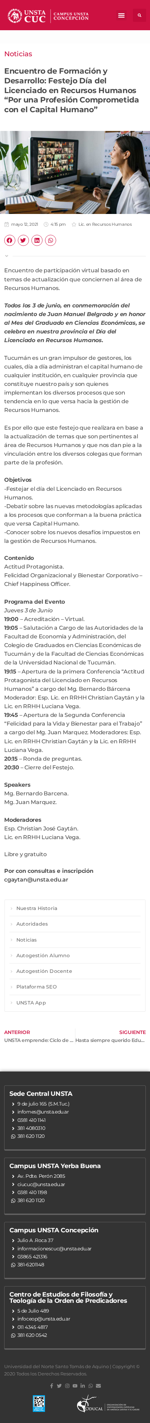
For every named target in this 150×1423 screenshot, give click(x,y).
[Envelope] (98, 1386)
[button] (121, 15)
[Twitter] (59, 1386)
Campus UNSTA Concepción (53, 1230)
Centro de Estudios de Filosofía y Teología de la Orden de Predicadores (68, 1298)
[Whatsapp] (91, 1386)
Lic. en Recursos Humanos (105, 224)
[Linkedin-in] (83, 1386)
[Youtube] (75, 1386)
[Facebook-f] (51, 1386)
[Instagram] (67, 1386)
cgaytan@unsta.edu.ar (36, 879)
